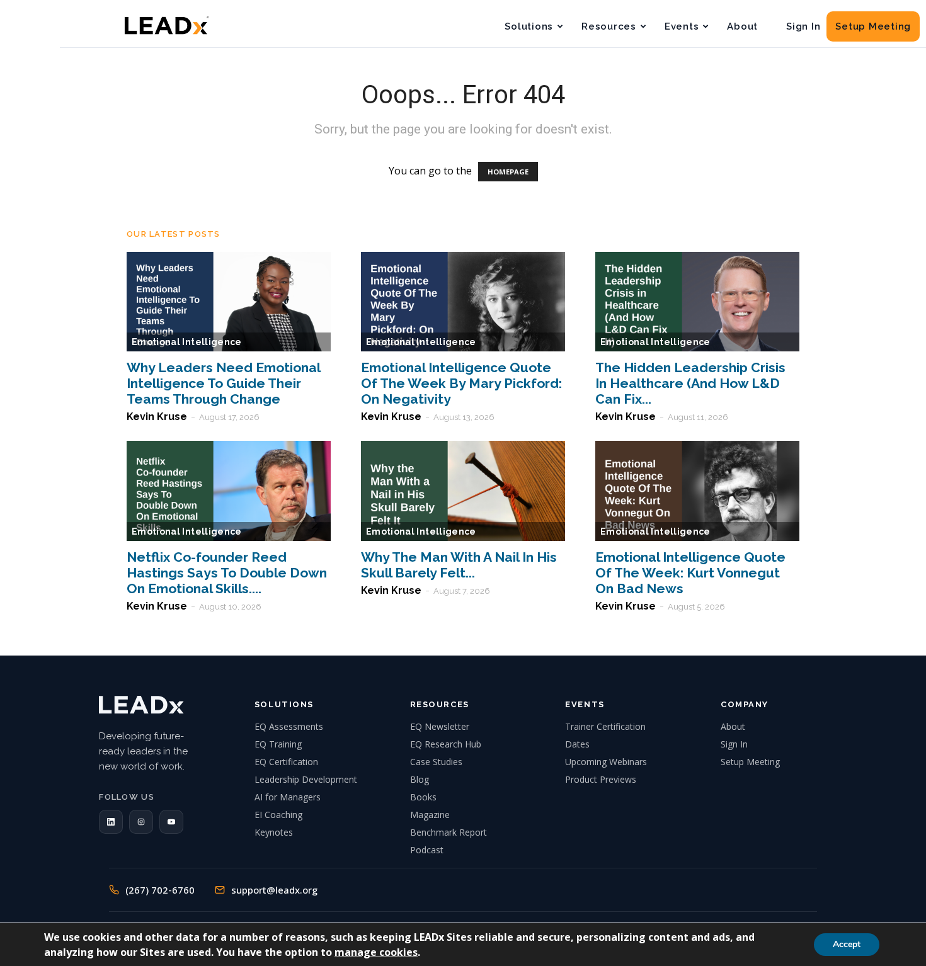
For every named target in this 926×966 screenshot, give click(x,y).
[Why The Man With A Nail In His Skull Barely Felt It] (463, 491)
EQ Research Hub (445, 744)
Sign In (803, 26)
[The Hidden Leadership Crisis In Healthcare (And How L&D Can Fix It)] (697, 302)
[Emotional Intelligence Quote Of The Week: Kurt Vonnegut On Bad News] (697, 491)
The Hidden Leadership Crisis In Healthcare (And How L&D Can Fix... (690, 383)
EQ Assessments (288, 726)
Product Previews (600, 779)
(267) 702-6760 (160, 890)
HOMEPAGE (508, 171)
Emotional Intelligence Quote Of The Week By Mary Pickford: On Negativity (461, 383)
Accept (846, 944)
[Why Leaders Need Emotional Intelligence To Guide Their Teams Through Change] (229, 302)
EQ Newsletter (439, 726)
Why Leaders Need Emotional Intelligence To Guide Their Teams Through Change (223, 383)
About (742, 26)
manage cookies (376, 952)
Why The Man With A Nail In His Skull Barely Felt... (459, 565)
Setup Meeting (873, 26)
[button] (111, 822)
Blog (419, 779)
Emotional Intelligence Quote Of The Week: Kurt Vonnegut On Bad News (690, 572)
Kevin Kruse (157, 417)
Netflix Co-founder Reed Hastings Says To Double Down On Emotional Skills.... (227, 572)
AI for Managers (287, 797)
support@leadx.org (274, 890)
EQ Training (278, 744)
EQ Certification (286, 762)
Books (423, 797)
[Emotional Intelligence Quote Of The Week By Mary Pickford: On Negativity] (463, 302)
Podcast (426, 850)
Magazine (430, 815)
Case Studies (436, 762)
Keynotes (273, 832)
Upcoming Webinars (606, 762)
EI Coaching (278, 815)
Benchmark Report (448, 832)
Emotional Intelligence (187, 342)
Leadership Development (305, 779)
